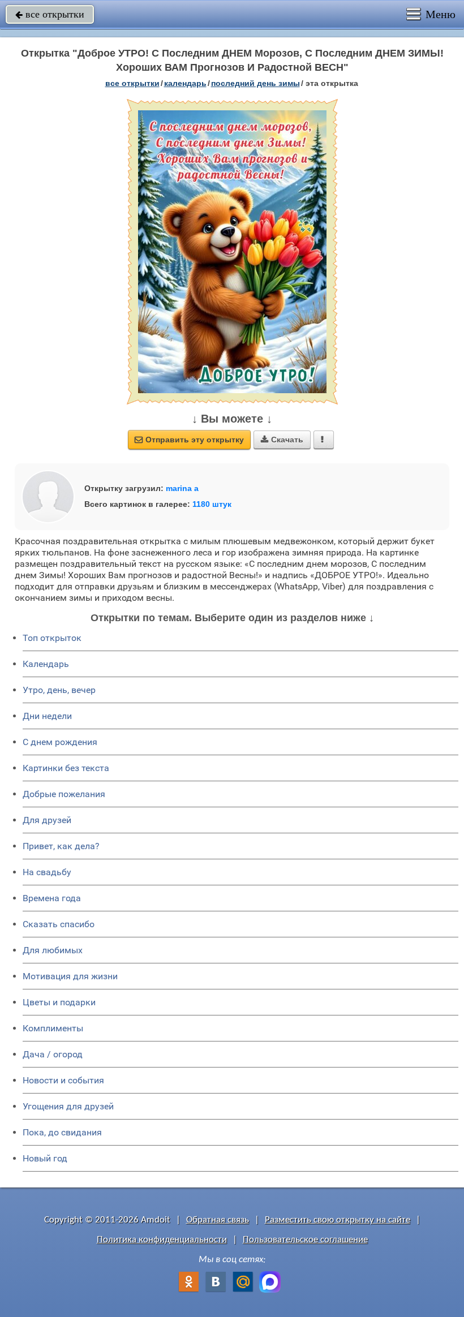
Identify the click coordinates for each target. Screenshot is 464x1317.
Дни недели (47, 716)
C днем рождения (60, 742)
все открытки (49, 14)
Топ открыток (52, 637)
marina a (182, 488)
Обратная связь (217, 1220)
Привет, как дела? (61, 846)
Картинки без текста (66, 768)
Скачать (282, 439)
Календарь (185, 83)
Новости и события (63, 1080)
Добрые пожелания (64, 794)
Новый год (45, 1158)
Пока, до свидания (62, 1132)
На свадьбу (47, 872)
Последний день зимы (255, 83)
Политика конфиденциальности (162, 1240)
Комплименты (53, 1028)
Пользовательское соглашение (305, 1240)
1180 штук (211, 504)
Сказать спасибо (58, 924)
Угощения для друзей (68, 1106)
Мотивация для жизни (70, 976)
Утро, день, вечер (59, 690)
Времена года (52, 898)
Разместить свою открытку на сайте (337, 1220)
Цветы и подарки (59, 1002)
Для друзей (47, 820)
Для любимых (53, 950)
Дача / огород (53, 1054)
